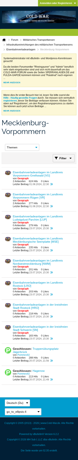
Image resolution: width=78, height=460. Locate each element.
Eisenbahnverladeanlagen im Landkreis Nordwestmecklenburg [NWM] (38, 262)
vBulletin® (38, 434)
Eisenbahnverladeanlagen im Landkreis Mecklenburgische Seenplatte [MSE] (38, 240)
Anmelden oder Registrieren (56, 3)
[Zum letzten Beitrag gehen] (51, 184)
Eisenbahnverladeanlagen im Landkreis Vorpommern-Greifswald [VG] (38, 174)
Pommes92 (23, 355)
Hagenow (39, 370)
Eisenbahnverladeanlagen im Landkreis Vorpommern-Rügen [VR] (38, 196)
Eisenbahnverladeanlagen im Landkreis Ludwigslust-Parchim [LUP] (38, 218)
